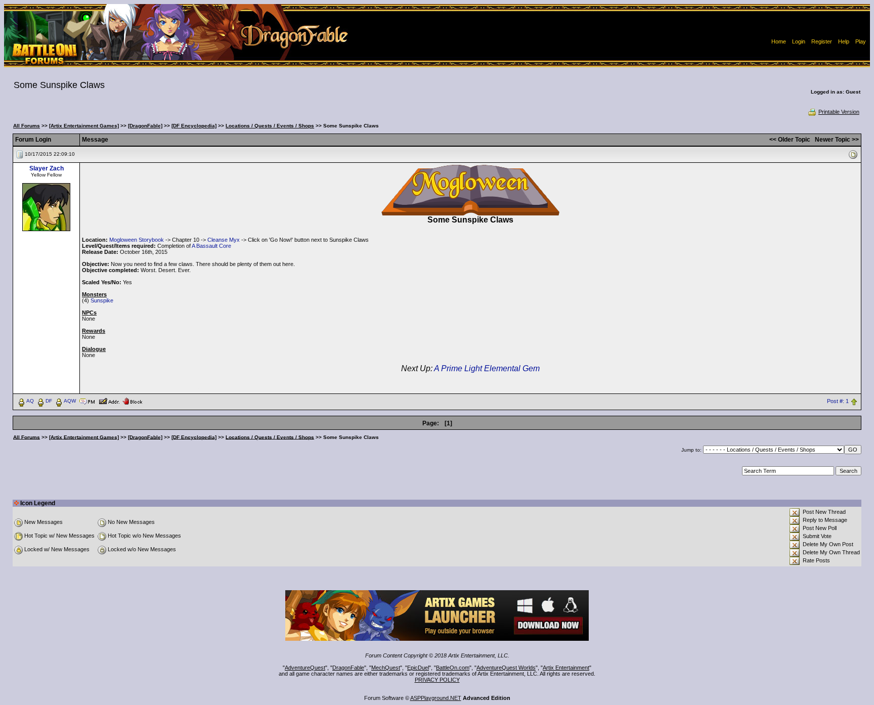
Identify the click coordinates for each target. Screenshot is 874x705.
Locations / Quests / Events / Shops (270, 125)
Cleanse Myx (223, 240)
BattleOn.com (452, 668)
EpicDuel (418, 668)
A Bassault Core (211, 246)
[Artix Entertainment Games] (84, 125)
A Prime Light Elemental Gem (487, 368)
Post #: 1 (838, 401)
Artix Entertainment (566, 668)
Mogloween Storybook (136, 240)
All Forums (26, 125)
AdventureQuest (305, 668)
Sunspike (102, 300)
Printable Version (838, 112)
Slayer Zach (46, 168)
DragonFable (348, 668)
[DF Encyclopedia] (193, 125)
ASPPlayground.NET (435, 698)
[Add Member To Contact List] (109, 401)
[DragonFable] (145, 125)
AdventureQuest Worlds (506, 668)
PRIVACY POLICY (437, 680)
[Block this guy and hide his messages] (132, 401)
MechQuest (385, 668)
